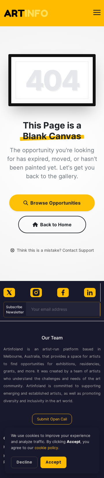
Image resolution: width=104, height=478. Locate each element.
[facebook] (63, 292)
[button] (97, 13)
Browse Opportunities (55, 203)
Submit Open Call (52, 419)
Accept (53, 462)
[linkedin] (90, 292)
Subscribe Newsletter (15, 309)
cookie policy (46, 447)
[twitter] (9, 292)
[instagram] (36, 292)
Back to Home (56, 224)
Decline (24, 462)
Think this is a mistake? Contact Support (55, 250)
